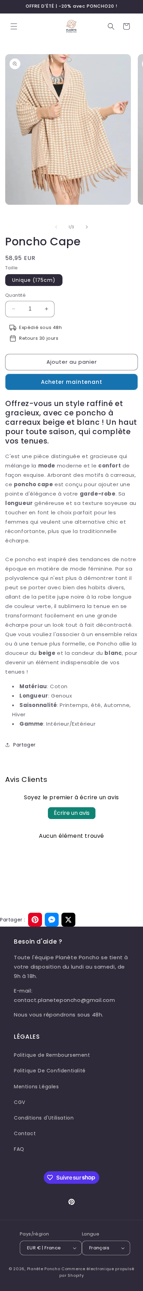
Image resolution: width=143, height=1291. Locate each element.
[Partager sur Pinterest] (35, 920)
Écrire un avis (72, 813)
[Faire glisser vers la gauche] (56, 227)
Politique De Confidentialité (50, 1070)
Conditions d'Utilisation (44, 1117)
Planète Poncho (43, 1269)
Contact (25, 1133)
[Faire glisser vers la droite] (86, 227)
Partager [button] (24, 744)
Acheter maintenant (71, 382)
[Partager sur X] (68, 920)
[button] (14, 26)
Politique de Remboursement (52, 1055)
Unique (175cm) (34, 280)
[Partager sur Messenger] (52, 920)
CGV (19, 1102)
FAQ (19, 1149)
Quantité (15, 295)
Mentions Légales (36, 1086)
